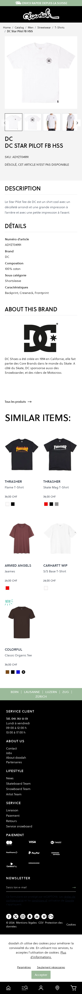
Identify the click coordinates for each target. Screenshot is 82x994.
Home (7, 27)
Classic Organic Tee (18, 655)
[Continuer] (77, 122)
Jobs (9, 753)
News (10, 778)
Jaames (10, 571)
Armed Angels (18, 565)
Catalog (19, 27)
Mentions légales (26, 923)
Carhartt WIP (55, 565)
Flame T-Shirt (14, 487)
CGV (40, 923)
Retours (11, 821)
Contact (11, 748)
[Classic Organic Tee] (23, 672)
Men (30, 27)
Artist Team (14, 794)
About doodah (16, 757)
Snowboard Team (18, 789)
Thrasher (13, 481)
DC (9, 139)
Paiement (12, 815)
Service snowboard (19, 826)
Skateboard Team (18, 783)
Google (69, 900)
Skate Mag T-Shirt (56, 487)
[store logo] (41, 14)
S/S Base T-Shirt (54, 571)
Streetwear (44, 27)
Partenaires (14, 762)
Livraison (12, 810)
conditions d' (39, 900)
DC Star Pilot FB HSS (20, 31)
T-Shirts (59, 27)
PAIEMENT (15, 835)
